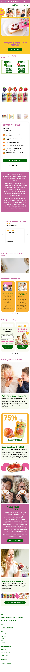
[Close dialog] (29, 327)
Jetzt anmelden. (8, 341)
